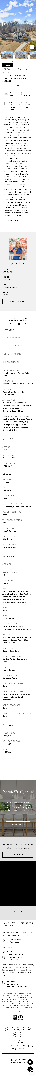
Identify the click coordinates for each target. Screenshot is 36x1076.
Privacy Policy (18, 1062)
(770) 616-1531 (8, 280)
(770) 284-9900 (13, 942)
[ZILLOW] (21, 1034)
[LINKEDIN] (18, 1029)
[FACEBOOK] (7, 1029)
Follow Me (18, 855)
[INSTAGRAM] (13, 1029)
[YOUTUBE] (29, 1029)
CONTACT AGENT (18, 301)
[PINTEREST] (23, 1029)
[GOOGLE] (15, 1034)
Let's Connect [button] (18, 824)
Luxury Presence (18, 1048)
